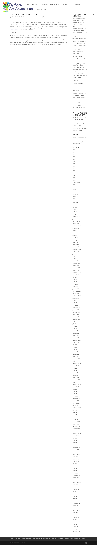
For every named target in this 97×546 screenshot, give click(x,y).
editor (12, 17)
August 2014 (76, 489)
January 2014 (76, 505)
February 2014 (76, 503)
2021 (74, 168)
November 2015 (76, 454)
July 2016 (75, 438)
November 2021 (76, 314)
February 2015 (76, 475)
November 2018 (76, 380)
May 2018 (75, 391)
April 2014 (75, 498)
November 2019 (76, 359)
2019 (74, 163)
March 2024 (75, 261)
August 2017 (76, 410)
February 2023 (76, 286)
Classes (36, 17)
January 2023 (76, 289)
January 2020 (76, 356)
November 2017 (76, 403)
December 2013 (76, 508)
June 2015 (75, 466)
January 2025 (76, 242)
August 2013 (76, 517)
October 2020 (76, 337)
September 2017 (77, 407)
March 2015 (75, 473)
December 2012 (76, 531)
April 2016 (75, 442)
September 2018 (77, 384)
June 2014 (75, 494)
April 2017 (75, 417)
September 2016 (77, 433)
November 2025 (76, 221)
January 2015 (76, 477)
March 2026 (75, 214)
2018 (74, 161)
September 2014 (77, 487)
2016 (74, 156)
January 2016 (76, 449)
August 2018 (76, 386)
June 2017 (75, 412)
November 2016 (76, 428)
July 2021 (75, 324)
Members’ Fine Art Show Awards (58, 4)
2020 (74, 166)
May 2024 (75, 256)
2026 (74, 180)
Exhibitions (75, 194)
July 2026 (75, 207)
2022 (74, 170)
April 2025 (75, 235)
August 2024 (76, 251)
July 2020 (75, 345)
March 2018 (75, 396)
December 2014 (76, 480)
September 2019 (77, 363)
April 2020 (75, 349)
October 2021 (76, 317)
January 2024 (76, 265)
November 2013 (76, 510)
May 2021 (75, 326)
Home (28, 4)
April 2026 (75, 212)
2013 (74, 149)
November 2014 (76, 482)
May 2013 (75, 522)
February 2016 (76, 447)
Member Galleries (43, 4)
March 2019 (75, 372)
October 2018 (76, 382)
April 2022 (75, 303)
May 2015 (75, 468)
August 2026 (76, 205)
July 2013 (75, 519)
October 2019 (76, 361)
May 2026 (75, 209)
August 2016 (76, 435)
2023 (74, 173)
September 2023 (77, 272)
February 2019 (76, 375)
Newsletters (75, 196)
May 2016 (75, 440)
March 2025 (75, 237)
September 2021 (77, 319)
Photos (74, 198)
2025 (74, 177)
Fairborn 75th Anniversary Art (34, 9)
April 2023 (75, 282)
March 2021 (75, 331)
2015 (74, 154)
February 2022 (76, 307)
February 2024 (76, 263)
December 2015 (76, 452)
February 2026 (76, 216)
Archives (77, 4)
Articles (74, 184)
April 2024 (75, 258)
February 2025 (76, 240)
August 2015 (76, 461)
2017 (24, 17)
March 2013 (75, 526)
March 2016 (75, 445)
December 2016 (76, 426)
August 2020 (76, 342)
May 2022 (75, 300)
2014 (74, 152)
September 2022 (77, 296)
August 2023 (76, 275)
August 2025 (76, 228)
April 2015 (75, 470)
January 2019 (76, 377)
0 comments (46, 17)
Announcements (30, 17)
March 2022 (75, 305)
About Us (34, 4)
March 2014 (75, 501)
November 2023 (76, 268)
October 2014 (76, 484)
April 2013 (75, 524)
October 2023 (76, 270)
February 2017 (76, 421)
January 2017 (76, 424)
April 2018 (75, 394)
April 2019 (75, 370)
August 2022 (76, 298)
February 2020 (76, 354)
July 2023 (75, 277)
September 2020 (77, 340)
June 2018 (75, 389)
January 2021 (76, 335)
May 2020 (75, 347)
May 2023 (75, 279)
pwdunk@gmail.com (15, 29)
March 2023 (75, 284)
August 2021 (76, 321)
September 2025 (77, 226)
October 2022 (76, 293)
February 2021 (76, 333)
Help (45, 9)
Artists (74, 187)
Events (40, 17)
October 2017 (76, 405)
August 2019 (76, 365)
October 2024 (76, 247)
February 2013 (76, 529)
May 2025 (75, 233)
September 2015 (77, 459)
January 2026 (76, 219)
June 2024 (75, 254)
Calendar (71, 4)
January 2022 (76, 310)
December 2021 (76, 312)
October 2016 (76, 431)
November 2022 (76, 291)
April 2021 (75, 328)
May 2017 (75, 414)
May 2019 (75, 368)
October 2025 (76, 223)
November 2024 (76, 244)
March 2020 (75, 351)
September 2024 (77, 249)
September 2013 (77, 515)
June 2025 (75, 230)
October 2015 (76, 456)
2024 (74, 175)
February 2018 (76, 398)
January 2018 (76, 400)
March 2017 (75, 419)
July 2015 (75, 463)
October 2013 (76, 512)
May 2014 (75, 496)
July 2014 (75, 491)
